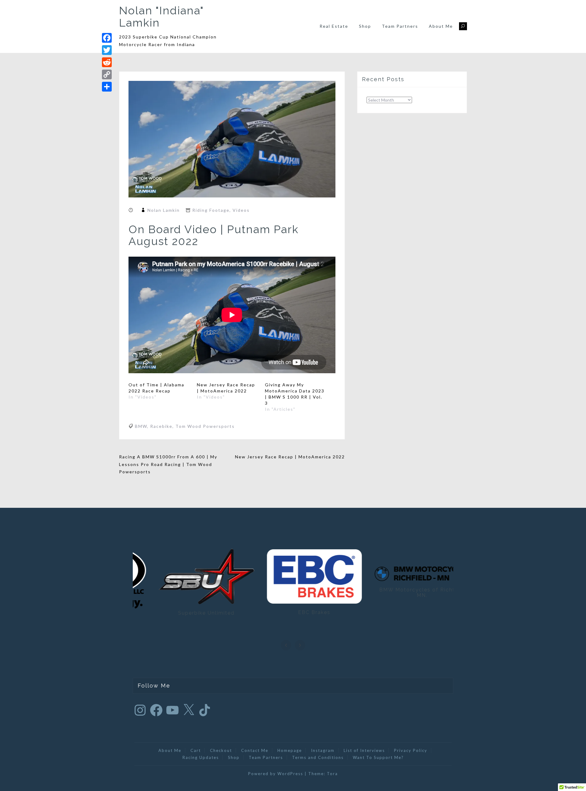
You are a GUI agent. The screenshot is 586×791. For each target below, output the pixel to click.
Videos (241, 210)
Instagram (323, 750)
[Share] (107, 87)
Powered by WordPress (275, 773)
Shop (365, 26)
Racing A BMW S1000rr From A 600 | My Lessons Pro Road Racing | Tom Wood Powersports (168, 464)
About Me (441, 26)
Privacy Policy (410, 750)
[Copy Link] (107, 74)
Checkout (221, 750)
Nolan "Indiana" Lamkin (161, 16)
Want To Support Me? (378, 757)
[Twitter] (107, 50)
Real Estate (334, 26)
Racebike (161, 426)
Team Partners (400, 26)
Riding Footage (211, 210)
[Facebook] (107, 38)
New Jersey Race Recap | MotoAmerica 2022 (290, 456)
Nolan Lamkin (163, 210)
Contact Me (254, 750)
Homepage (289, 750)
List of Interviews (364, 750)
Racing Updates (201, 757)
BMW (141, 426)
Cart (195, 750)
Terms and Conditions (318, 757)
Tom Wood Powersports (205, 426)
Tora (332, 773)
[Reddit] (107, 62)
